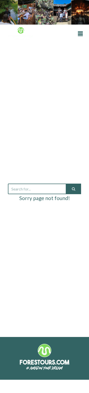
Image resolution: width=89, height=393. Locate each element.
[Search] (73, 189)
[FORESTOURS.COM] (20, 33)
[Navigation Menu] (80, 33)
